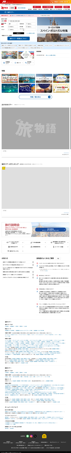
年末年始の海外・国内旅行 (55, 355)
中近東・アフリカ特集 (9, 345)
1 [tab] (58, 40)
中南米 (28, 337)
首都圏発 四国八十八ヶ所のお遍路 (11, 390)
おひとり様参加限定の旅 (46, 387)
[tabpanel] (54, 29)
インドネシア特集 (30, 347)
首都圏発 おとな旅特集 (9, 333)
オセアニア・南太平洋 (49, 337)
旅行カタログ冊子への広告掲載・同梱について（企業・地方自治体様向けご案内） (27, 450)
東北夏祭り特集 (43, 396)
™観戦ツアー (8, 357)
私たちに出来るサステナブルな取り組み (25, 414)
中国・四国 (26, 379)
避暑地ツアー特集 (35, 396)
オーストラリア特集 (24, 348)
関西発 (21, 329)
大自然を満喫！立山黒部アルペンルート (44, 389)
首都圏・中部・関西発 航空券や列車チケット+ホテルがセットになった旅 (18, 394)
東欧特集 (48, 344)
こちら (46, 273)
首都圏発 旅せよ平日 (14, 397)
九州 (31, 379)
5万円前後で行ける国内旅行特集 (11, 387)
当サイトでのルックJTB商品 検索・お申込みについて (13, 267)
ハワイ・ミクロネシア (39, 337)
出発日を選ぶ (13, 27)
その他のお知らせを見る (45, 15)
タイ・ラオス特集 (8, 347)
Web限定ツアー (52, 364)
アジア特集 (17, 345)
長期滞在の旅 (7, 389)
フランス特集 (15, 344)
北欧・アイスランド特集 (35, 344)
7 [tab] (65, 40)
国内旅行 (12, 431)
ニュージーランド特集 (33, 348)
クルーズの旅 (7, 338)
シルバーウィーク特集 (26, 355)
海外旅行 (7, 431)
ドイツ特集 (21, 344)
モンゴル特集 (22, 347)
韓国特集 (27, 345)
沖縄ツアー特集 (31, 390)
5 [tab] (63, 40)
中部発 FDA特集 (28, 392)
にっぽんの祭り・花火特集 (24, 393)
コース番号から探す (31, 33)
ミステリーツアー (40, 379)
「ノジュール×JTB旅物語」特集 (11, 393)
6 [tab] (64, 40)
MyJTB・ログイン (45, 421)
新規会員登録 (44, 445)
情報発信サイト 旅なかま (10, 421)
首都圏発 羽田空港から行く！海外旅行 (34, 350)
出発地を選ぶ (22, 21)
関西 (21, 379)
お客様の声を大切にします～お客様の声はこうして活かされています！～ (49, 414)
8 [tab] (67, 40)
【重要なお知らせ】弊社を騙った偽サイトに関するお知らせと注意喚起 (16, 274)
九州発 (25, 329)
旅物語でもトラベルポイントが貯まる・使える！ (47, 425)
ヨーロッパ (7, 337)
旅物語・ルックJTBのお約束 (10, 414)
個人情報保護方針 (20, 448)
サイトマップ (63, 445)
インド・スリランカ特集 (60, 345)
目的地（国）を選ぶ (30, 24)
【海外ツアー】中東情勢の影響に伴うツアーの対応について (22, 15)
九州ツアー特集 (23, 390)
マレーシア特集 (16, 347)
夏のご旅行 (18, 355)
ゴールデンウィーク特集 (9, 355)
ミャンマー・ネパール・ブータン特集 (51, 347)
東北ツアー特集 (32, 389)
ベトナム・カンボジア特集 (49, 345)
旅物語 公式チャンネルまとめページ (35, 448)
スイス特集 (27, 344)
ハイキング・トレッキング (34, 387)
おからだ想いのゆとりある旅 (58, 387)
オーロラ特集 (45, 355)
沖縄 (34, 379)
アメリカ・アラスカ (22, 337)
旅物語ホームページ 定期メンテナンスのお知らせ (12, 277)
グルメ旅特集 (7, 392)
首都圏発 (12, 329)
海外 (24, 415)
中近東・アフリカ (14, 337)
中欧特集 (43, 344)
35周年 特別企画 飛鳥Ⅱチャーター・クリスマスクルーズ (45, 392)
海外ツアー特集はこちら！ (19, 38)
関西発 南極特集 (17, 357)
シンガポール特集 (39, 345)
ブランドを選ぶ (13, 29)
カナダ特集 (7, 350)
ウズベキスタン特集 (55, 344)
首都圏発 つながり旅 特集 (39, 333)
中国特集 (32, 345)
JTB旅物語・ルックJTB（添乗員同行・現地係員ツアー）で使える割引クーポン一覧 (20, 425)
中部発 (16, 329)
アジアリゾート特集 (38, 347)
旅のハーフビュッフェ (34, 393)
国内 (16, 415)
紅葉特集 (50, 396)
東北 (10, 379)
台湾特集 (22, 345)
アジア (56, 337)
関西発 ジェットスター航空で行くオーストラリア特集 (49, 348)
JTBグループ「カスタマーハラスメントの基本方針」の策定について (16, 280)
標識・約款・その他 (48, 448)
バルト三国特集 (8, 344)
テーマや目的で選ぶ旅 (24, 387)
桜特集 (54, 394)
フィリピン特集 (16, 348)
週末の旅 (7, 397)
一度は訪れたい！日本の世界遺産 (56, 390)
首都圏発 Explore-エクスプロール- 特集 (24, 333)
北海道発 (7, 329)
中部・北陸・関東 (16, 379)
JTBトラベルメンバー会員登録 (57, 421)
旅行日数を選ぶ (30, 27)
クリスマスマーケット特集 (37, 355)
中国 (60, 337)
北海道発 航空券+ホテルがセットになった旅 (42, 394)
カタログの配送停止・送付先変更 (53, 450)
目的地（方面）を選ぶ (13, 24)
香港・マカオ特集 (8, 348)
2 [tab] (59, 40)
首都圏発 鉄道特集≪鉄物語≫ (18, 392)
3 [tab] (60, 40)
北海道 (6, 379)
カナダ (33, 337)
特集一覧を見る (35, 97)
